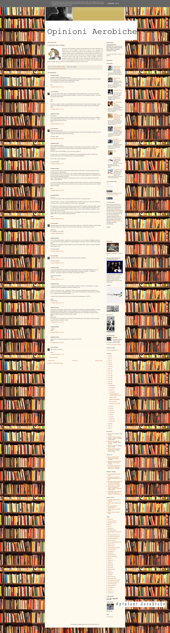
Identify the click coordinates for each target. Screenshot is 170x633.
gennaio (111, 421)
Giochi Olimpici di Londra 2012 (114, 531)
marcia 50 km (111, 576)
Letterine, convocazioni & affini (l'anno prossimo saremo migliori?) (117, 116)
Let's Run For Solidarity (113, 536)
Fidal (59, 68)
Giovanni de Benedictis (113, 535)
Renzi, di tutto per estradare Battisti (113, 512)
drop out (109, 565)
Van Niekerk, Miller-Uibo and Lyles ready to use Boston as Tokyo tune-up (114, 467)
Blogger (97, 624)
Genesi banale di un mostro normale (117, 67)
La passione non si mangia (114, 403)
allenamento (110, 551)
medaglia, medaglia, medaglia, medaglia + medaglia (114, 437)
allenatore (110, 553)
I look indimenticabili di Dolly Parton (114, 474)
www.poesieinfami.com (113, 350)
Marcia (114, 151)
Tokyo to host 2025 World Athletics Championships (113, 457)
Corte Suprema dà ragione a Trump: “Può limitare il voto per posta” (114, 478)
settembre (111, 392)
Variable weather (112, 397)
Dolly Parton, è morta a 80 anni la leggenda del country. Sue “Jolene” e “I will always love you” (115, 493)
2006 (109, 428)
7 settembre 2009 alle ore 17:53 (57, 322)
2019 (109, 366)
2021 (109, 362)
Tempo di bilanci (116, 157)
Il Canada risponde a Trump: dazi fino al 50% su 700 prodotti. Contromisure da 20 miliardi (115, 483)
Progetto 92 (110, 545)
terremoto (110, 592)
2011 (109, 379)
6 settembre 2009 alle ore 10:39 (57, 109)
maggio (111, 412)
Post (109, 184)
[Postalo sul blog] (71, 66)
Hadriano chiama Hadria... (114, 399)
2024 (109, 356)
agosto (110, 406)
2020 (109, 364)
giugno (111, 410)
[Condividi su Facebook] (74, 66)
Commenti (110, 186)
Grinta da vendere (113, 401)
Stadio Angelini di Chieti (113, 547)
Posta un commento (53, 357)
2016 (109, 368)
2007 (109, 426)
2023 (109, 358)
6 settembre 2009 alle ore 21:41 (57, 163)
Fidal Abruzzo (63, 68)
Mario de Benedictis (112, 538)
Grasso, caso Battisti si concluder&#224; (112, 506)
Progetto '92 (110, 544)
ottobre (111, 390)
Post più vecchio (98, 360)
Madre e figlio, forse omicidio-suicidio (114, 509)
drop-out (109, 567)
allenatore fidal (54, 68)
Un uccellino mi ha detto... (117, 102)
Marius (52, 91)
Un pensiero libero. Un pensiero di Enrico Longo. (115, 394)
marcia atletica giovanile (113, 580)
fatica (109, 571)
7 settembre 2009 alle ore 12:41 (57, 279)
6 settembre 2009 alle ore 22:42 (57, 190)
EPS (109, 526)
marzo (110, 416)
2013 (109, 375)
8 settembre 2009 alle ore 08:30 (57, 342)
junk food (110, 573)
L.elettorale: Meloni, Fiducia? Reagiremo (114, 500)
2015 (109, 370)
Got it (117, 3)
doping (109, 563)
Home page (75, 360)
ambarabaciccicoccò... (117, 90)
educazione (110, 569)
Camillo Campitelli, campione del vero (117, 127)
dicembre (111, 385)
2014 (109, 373)
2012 (109, 377)
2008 (109, 423)
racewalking (110, 587)
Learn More (111, 3)
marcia (109, 574)
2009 (109, 383)
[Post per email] (68, 66)
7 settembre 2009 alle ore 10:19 (57, 251)
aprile (110, 414)
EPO (109, 524)
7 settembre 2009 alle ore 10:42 (57, 263)
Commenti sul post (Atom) (57, 363)
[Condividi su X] (73, 66)
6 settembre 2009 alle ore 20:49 (57, 138)
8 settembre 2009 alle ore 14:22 (57, 354)
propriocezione (111, 585)
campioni (110, 560)
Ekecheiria (110, 528)
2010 (109, 381)
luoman (88, 624)
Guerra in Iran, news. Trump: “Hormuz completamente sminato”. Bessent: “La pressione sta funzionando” (115, 487)
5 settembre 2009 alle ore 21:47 (57, 87)
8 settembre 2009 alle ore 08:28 (57, 332)
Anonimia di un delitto (116, 78)
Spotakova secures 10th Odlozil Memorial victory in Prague (114, 462)
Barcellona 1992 (111, 522)
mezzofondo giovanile (112, 582)
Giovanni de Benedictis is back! (117, 139)
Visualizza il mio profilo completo (114, 344)
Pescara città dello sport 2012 (114, 542)
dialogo (109, 562)
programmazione (111, 583)
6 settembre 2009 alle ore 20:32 (57, 123)
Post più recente (51, 360)
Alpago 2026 (110, 433)
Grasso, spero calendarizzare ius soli (114, 503)
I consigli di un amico (117, 169)
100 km (109, 519)
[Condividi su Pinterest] (75, 66)
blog (109, 558)
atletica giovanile (111, 556)
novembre (111, 387)
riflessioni (110, 591)
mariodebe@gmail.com (116, 220)
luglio (110, 408)
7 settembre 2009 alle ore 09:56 (57, 233)
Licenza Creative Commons (112, 194)
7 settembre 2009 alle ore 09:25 (57, 218)
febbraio (111, 419)
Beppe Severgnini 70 (112, 445)
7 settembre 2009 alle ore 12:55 (57, 302)
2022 (109, 360)
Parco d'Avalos (111, 540)
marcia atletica (111, 578)
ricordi (109, 589)
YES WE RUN (111, 549)
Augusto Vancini (111, 521)
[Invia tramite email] (70, 66)
